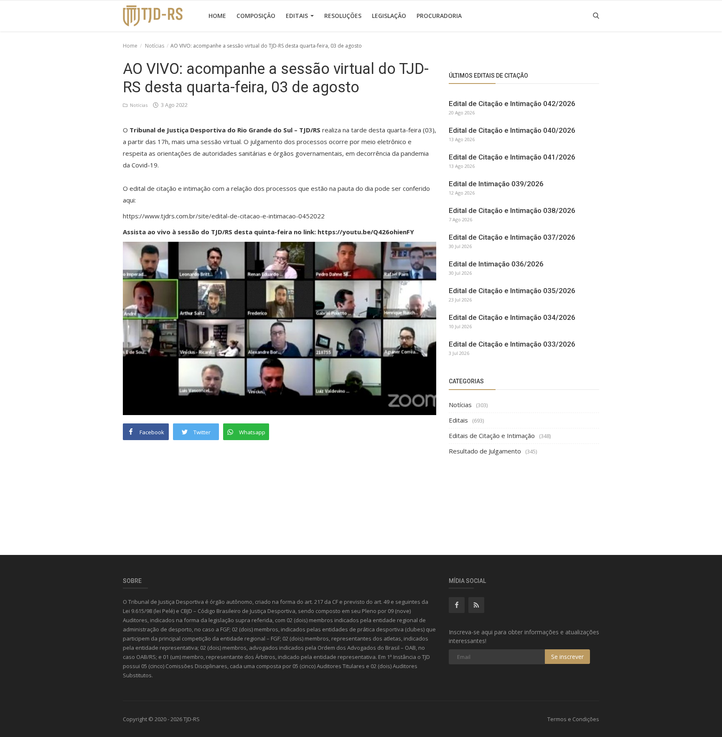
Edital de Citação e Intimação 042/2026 (512, 103)
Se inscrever (567, 657)
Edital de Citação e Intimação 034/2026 (512, 317)
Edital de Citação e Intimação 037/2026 (512, 237)
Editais (298, 16)
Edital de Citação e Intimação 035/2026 (512, 290)
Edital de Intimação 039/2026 (496, 184)
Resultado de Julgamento (485, 451)
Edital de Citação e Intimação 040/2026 (512, 130)
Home (217, 16)
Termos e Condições (573, 719)
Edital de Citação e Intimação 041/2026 (512, 157)
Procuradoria (439, 16)
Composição (255, 16)
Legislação (389, 16)
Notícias (154, 45)
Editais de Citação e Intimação (492, 435)
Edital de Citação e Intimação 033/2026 (512, 344)
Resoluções (342, 16)
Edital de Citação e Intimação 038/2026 (512, 210)
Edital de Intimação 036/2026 (496, 264)
